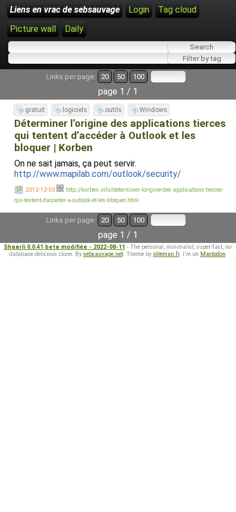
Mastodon (213, 254)
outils (113, 110)
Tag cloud (177, 9)
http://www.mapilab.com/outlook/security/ (97, 174)
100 (138, 77)
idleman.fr (166, 254)
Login (138, 9)
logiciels (75, 110)
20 (105, 77)
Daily (74, 29)
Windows (153, 110)
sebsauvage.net (103, 254)
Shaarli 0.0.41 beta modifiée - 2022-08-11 (64, 247)
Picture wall (33, 29)
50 (121, 77)
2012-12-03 (40, 189)
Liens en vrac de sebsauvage (65, 9)
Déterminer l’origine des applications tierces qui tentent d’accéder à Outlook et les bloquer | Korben (120, 136)
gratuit (35, 110)
